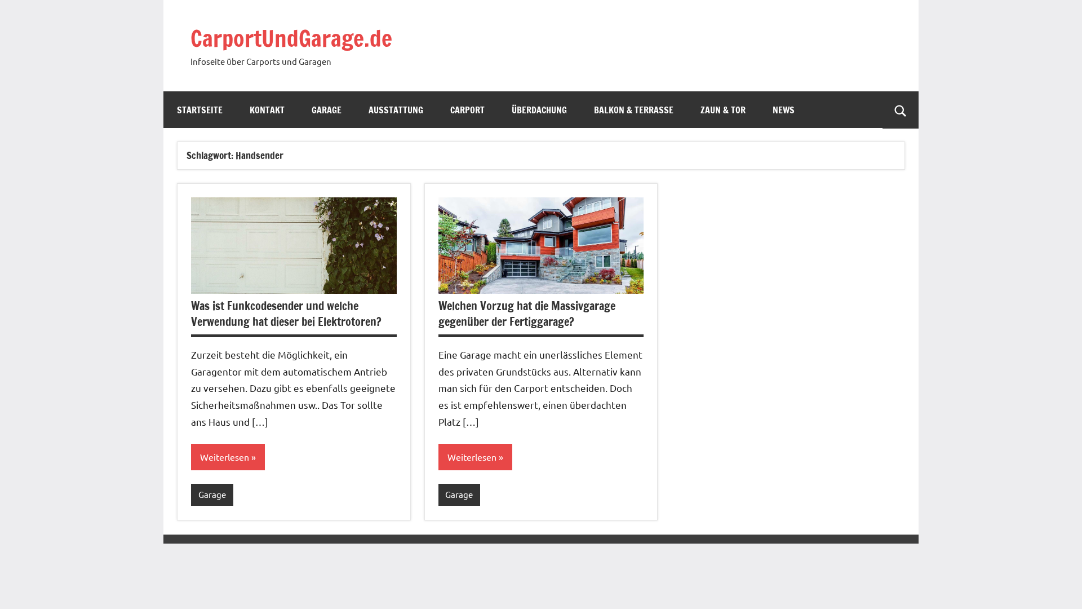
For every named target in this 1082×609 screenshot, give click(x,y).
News (784, 110)
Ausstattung (396, 110)
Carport (467, 110)
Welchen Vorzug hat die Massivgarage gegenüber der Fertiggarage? (526, 314)
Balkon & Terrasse (633, 110)
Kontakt (267, 110)
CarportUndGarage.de (291, 38)
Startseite (200, 110)
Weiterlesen (224, 456)
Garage (327, 110)
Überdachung (539, 110)
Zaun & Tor (723, 110)
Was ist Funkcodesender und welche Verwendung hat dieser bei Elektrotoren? (286, 314)
